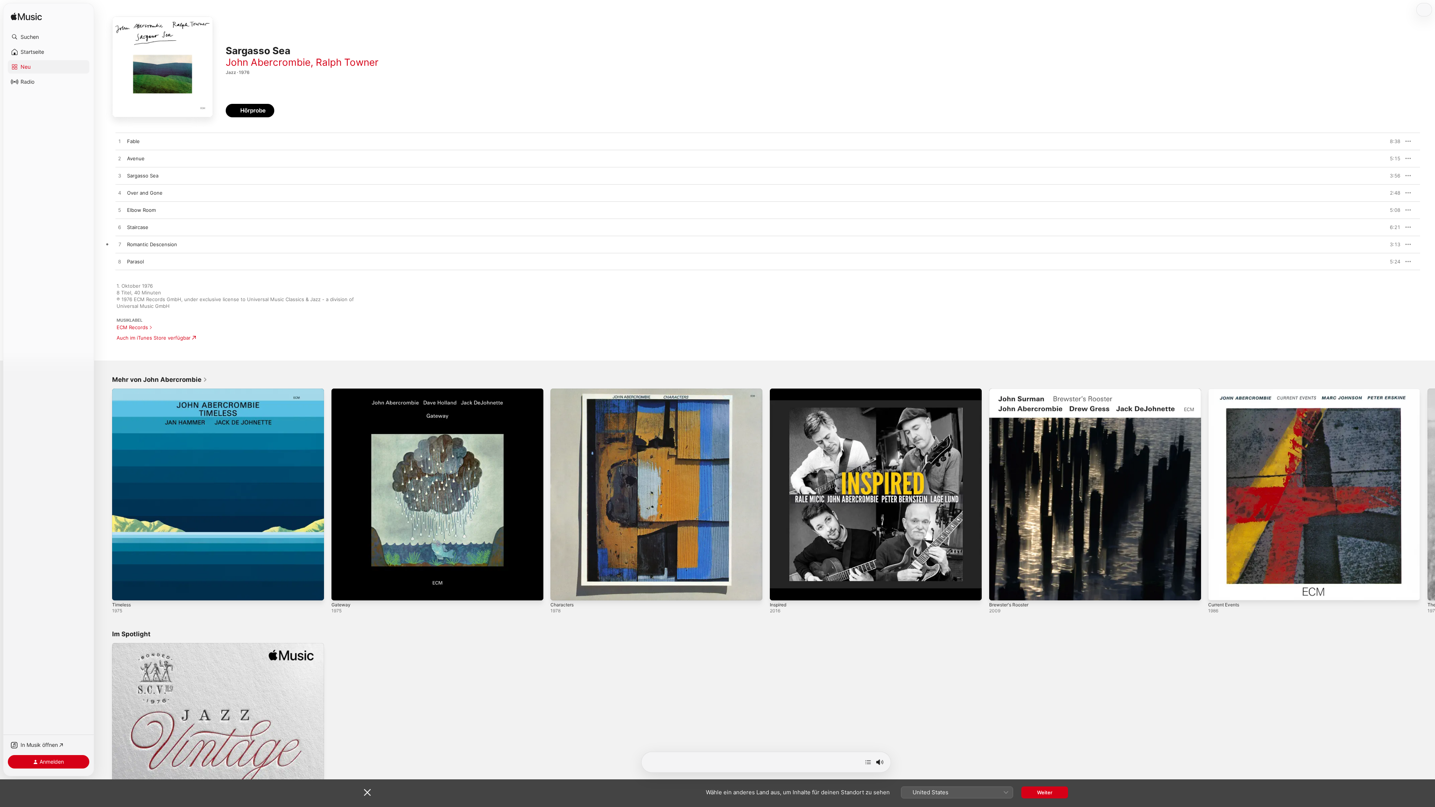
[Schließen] (367, 792)
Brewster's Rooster (1011, 392)
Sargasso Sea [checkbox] (142, 176)
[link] (159, 379)
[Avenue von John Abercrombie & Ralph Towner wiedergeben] (119, 158)
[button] (48, 37)
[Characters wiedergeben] (559, 591)
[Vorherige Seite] (104, 494)
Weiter (1044, 792)
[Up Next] (868, 762)
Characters (563, 392)
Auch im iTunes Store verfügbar (154, 338)
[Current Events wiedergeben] (1217, 591)
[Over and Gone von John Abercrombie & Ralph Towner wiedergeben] (119, 193)
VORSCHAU (1390, 141)
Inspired (779, 392)
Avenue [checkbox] (136, 158)
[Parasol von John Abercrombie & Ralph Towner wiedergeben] (119, 262)
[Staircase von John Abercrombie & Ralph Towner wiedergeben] (119, 227)
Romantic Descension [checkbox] (152, 244)
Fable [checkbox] (133, 141)
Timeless (122, 392)
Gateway (341, 392)
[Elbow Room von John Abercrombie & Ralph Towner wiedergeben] (119, 210)
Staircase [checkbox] (137, 227)
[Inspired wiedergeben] (779, 591)
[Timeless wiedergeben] (121, 591)
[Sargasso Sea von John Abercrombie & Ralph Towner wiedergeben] (119, 176)
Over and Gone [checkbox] (145, 193)
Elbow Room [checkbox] (141, 210)
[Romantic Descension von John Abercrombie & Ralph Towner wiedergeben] (119, 244)
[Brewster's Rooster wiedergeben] (998, 591)
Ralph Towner (347, 62)
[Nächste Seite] (1427, 494)
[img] (26, 17)
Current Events (1226, 392)
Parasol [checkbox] (135, 262)
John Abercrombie (268, 62)
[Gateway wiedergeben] (340, 591)
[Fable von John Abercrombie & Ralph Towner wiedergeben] (119, 141)
